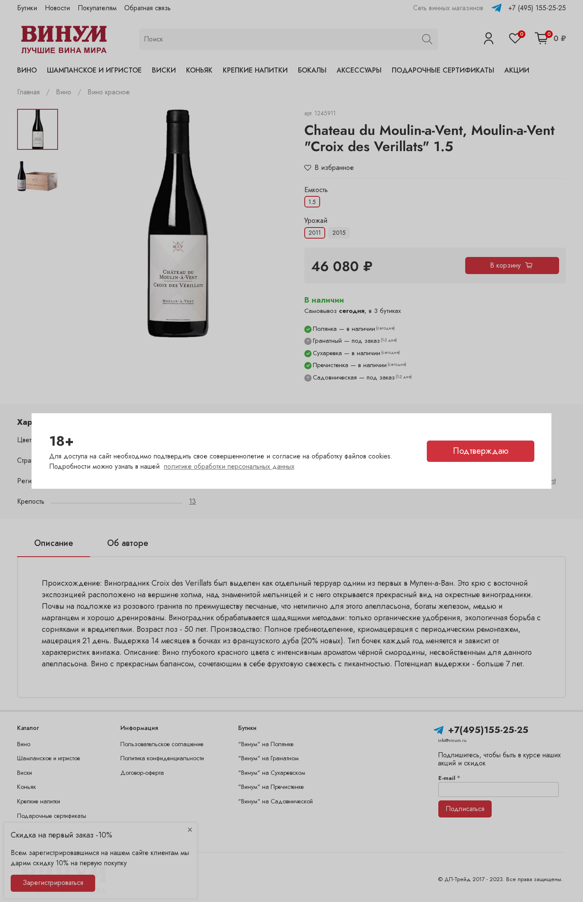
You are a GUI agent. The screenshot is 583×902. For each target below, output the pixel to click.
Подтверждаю (480, 451)
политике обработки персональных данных (229, 466)
